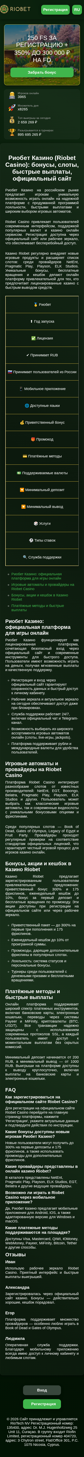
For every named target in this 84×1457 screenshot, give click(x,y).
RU (77, 10)
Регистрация (55, 10)
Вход (42, 1390)
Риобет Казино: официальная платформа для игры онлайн (36, 576)
